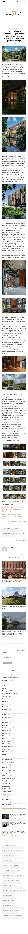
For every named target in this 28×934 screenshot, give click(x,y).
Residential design (7, 762)
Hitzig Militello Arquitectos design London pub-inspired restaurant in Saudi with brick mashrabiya (13, 582)
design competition (17, 858)
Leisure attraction (7, 741)
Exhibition (5, 709)
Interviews (5, 736)
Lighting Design (6, 746)
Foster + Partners (14, 865)
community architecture (8, 853)
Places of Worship (7, 757)
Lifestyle (4, 743)
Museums (5, 749)
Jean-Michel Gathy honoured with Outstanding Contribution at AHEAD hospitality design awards (17, 816)
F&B (3, 712)
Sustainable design (14, 28)
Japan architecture (7, 875)
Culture (4, 698)
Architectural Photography (9, 677)
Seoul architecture (7, 890)
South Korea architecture (9, 900)
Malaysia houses (20, 533)
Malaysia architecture (8, 533)
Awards (4, 688)
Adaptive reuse (6, 675)
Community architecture (9, 693)
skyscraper (5, 773)
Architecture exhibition (8, 848)
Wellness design (6, 804)
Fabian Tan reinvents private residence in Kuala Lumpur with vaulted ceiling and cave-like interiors (13, 509)
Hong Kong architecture (18, 868)
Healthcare (5, 722)
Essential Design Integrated (10, 531)
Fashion (4, 714)
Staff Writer (11, 548)
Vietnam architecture (8, 915)
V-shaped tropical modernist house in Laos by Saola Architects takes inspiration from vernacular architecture (14, 523)
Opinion (4, 754)
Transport (5, 794)
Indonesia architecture (8, 873)
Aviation (4, 685)
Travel (4, 796)
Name (5, 652)
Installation (5, 730)
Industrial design (6, 728)
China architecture (18, 850)
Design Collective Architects (10, 528)
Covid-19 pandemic (7, 858)
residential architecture (9, 885)
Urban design (6, 802)
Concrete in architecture (9, 855)
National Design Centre (8, 880)
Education (5, 704)
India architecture (15, 870)
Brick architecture (7, 850)
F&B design (5, 865)
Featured (4, 717)
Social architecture (7, 778)
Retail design (5, 767)
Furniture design (6, 720)
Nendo (17, 880)
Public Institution (7, 759)
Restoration (5, 765)
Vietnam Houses (18, 915)
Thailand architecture (8, 905)
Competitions (6, 696)
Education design (20, 863)
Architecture (5, 680)
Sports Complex (6, 780)
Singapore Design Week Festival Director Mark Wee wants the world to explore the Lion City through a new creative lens (18, 824)
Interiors (4, 733)
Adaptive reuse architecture (9, 845)
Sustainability (6, 786)
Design (4, 701)
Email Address (7, 657)
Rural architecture (7, 770)
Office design (5, 751)
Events (4, 706)
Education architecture (8, 863)
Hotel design (5, 725)
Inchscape (21, 531)
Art (3, 683)
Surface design (6, 783)
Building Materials (7, 691)
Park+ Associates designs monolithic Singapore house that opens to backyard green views (13, 516)
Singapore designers (7, 895)
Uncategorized (6, 799)
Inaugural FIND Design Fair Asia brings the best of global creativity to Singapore (17, 833)
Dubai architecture (7, 860)
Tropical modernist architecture (10, 910)
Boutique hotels (20, 848)
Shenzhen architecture (19, 890)
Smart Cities (5, 775)
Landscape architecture (8, 738)
